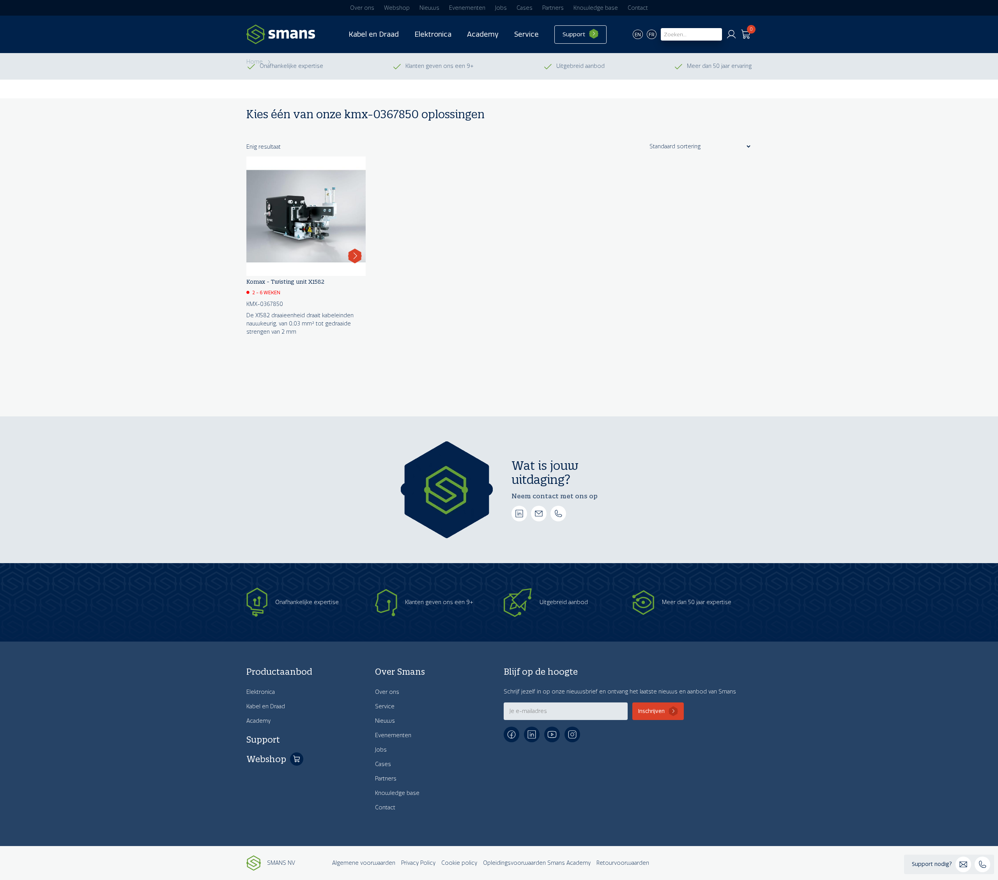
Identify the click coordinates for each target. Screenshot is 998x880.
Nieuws (429, 8)
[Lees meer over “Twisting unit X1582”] (355, 256)
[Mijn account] (731, 34)
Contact (638, 8)
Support (574, 34)
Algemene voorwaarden (363, 863)
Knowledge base (595, 8)
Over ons (362, 8)
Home (254, 62)
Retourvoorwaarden (622, 863)
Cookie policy (459, 863)
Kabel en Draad (374, 34)
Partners (553, 8)
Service (526, 34)
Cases (525, 8)
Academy (483, 34)
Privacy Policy (418, 863)
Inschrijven (651, 711)
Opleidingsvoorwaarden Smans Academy (537, 863)
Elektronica (432, 34)
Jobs (501, 8)
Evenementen (467, 8)
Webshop (397, 8)
